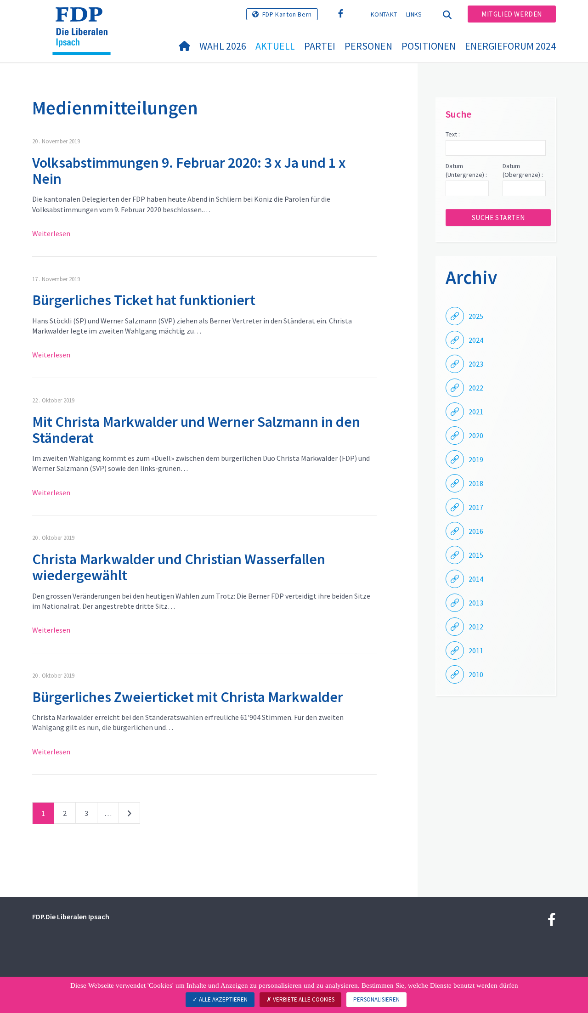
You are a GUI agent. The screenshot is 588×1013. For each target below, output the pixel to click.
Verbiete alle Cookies (302, 999)
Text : (453, 134)
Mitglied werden (511, 14)
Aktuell (275, 46)
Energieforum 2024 (510, 46)
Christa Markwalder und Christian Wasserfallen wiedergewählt (178, 567)
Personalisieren (376, 999)
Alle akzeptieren (223, 999)
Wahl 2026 (222, 46)
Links (414, 14)
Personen (368, 46)
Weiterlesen (51, 233)
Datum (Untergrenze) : (466, 170)
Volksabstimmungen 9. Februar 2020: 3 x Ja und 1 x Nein (188, 170)
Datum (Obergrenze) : (523, 170)
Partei (319, 46)
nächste (129, 815)
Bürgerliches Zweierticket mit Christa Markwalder (187, 697)
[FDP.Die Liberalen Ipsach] (85, 18)
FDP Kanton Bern (287, 14)
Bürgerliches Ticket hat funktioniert (143, 300)
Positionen (428, 46)
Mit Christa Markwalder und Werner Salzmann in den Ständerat (196, 430)
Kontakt (384, 14)
